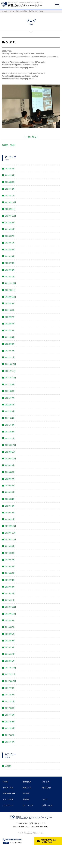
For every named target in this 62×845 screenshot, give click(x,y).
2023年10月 (10, 216)
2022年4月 (10, 337)
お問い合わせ (47, 805)
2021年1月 (10, 438)
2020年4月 (10, 499)
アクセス (45, 782)
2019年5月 (10, 573)
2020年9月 (10, 465)
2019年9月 (10, 546)
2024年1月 (10, 195)
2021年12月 (10, 364)
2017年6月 (10, 708)
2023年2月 (10, 270)
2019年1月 (10, 600)
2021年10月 (10, 377)
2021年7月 (10, 398)
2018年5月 (10, 634)
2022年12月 (10, 283)
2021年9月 (10, 384)
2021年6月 (10, 405)
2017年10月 (10, 681)
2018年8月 (10, 620)
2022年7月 (10, 317)
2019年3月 (10, 587)
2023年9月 (10, 222)
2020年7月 (10, 479)
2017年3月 (10, 728)
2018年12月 (10, 607)
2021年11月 (10, 371)
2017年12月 (10, 668)
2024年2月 (10, 189)
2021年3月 (10, 425)
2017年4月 (10, 722)
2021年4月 (10, 418)
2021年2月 (10, 431)
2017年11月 (10, 674)
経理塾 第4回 (8, 145)
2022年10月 (10, 297)
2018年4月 (10, 640)
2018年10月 (10, 614)
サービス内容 (8, 788)
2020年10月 (10, 458)
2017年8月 (10, 694)
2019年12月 (10, 526)
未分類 (8, 766)
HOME (5, 782)
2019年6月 (10, 566)
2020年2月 (10, 512)
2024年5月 (10, 168)
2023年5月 (10, 249)
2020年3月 (10, 506)
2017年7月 (10, 701)
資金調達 (26, 793)
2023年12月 (10, 202)
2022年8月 (10, 310)
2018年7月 (10, 627)
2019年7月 (10, 560)
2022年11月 (10, 290)
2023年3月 (10, 263)
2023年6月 (10, 243)
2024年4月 (10, 175)
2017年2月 (10, 735)
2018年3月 (10, 647)
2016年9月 (10, 742)
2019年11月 (10, 533)
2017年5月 (10, 715)
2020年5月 (10, 492)
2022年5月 (10, 330)
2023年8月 (10, 229)
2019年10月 (10, 539)
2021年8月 (10, 391)
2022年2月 (10, 351)
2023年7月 (10, 236)
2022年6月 (10, 323)
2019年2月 (10, 593)
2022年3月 (10, 344)
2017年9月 (10, 688)
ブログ (44, 799)
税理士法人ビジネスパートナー (34, 817)
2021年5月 (10, 411)
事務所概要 (27, 782)
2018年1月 (10, 661)
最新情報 (26, 799)
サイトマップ (28, 805)
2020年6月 (10, 485)
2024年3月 (10, 182)
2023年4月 (10, 256)
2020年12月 (10, 445)
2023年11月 (10, 209)
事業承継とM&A (9, 793)
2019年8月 (10, 553)
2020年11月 (10, 452)
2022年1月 (10, 357)
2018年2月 (10, 654)
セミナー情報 (8, 799)
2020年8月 (10, 472)
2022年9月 (10, 303)
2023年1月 (10, 276)
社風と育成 (27, 788)
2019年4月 (10, 580)
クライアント (8, 805)
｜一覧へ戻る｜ (31, 137)
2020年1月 (10, 519)
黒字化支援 (46, 788)
